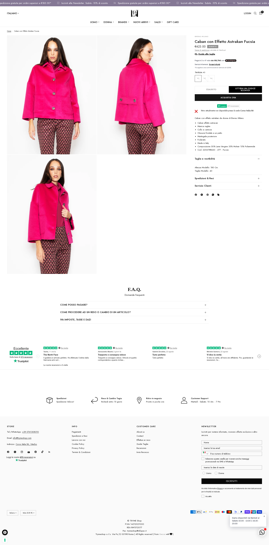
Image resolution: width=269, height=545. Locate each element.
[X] (202, 194)
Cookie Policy (78, 444)
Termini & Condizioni (81, 452)
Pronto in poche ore (155, 401)
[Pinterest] (208, 194)
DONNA (108, 22)
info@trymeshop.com (22, 438)
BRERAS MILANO (201, 36)
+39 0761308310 (30, 431)
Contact (140, 435)
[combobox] (205, 454)
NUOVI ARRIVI (140, 22)
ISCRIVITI (231, 481)
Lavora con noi (78, 440)
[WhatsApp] (213, 194)
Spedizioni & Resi (204, 178)
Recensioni (141, 448)
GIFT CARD (173, 22)
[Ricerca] (255, 13)
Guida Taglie (142, 444)
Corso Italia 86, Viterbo (26, 444)
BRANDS (122, 22)
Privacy (220, 488)
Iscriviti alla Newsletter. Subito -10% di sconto (93, 3)
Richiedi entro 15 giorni (111, 401)
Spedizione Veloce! (65, 401)
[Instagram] (24, 452)
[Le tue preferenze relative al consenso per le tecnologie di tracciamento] (5, 540)
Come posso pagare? (74, 304)
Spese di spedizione (202, 50)
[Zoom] (90, 41)
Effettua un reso (143, 440)
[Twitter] (17, 452)
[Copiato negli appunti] (219, 194)
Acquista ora (228, 97)
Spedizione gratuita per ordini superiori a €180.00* (33, 3)
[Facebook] (196, 194)
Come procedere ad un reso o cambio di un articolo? (95, 312)
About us (141, 431)
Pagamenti (76, 431)
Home (9, 31)
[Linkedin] (51, 452)
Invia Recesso (143, 452)
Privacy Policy (78, 448)
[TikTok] (44, 452)
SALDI (157, 22)
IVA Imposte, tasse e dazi (75, 319)
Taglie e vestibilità (205, 158)
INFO (74, 426)
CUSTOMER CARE (146, 426)
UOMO (93, 22)
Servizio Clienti (203, 185)
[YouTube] (31, 452)
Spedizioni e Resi (79, 435)
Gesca (162, 534)
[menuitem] (94, 22)
